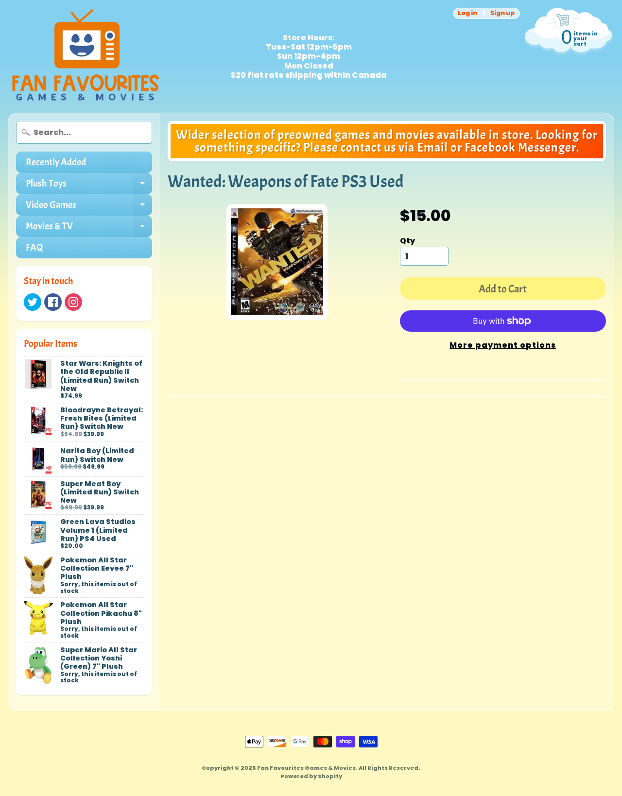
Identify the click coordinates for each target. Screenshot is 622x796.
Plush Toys (89, 185)
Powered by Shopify (311, 776)
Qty (407, 240)
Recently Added (56, 162)
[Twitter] (32, 302)
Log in (467, 13)
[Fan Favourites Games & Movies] (85, 56)
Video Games (89, 207)
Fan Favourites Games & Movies (306, 768)
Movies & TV (89, 228)
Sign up (502, 13)
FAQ (34, 247)
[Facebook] (53, 302)
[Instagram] (73, 302)
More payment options (502, 345)
